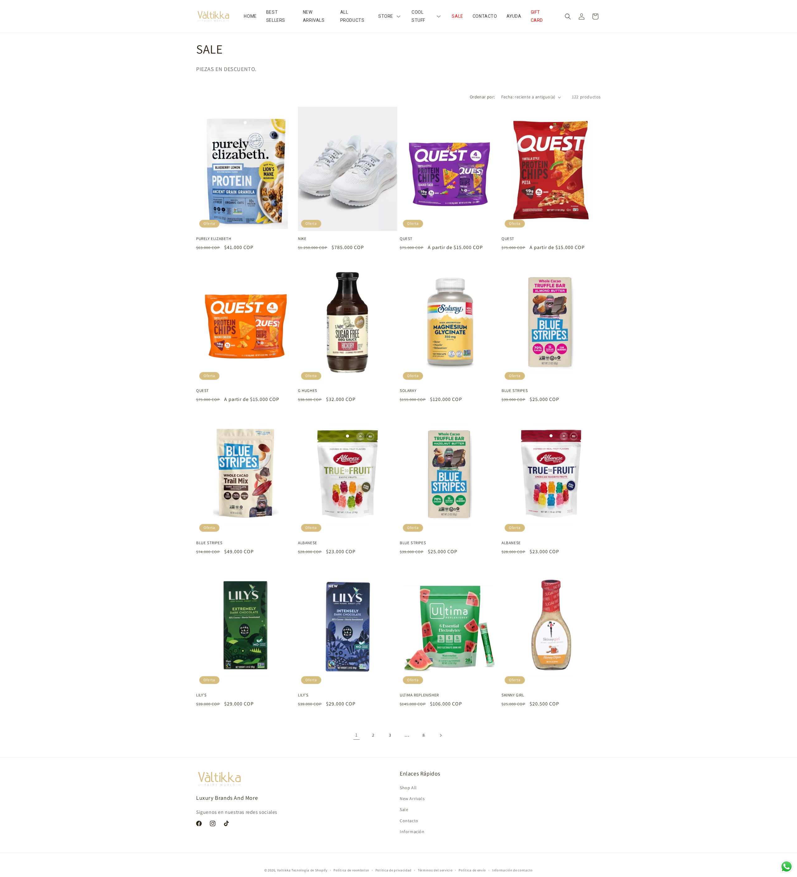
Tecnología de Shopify (309, 870)
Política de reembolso (351, 870)
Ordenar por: (482, 97)
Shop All (408, 787)
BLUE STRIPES (515, 390)
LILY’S (201, 695)
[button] (568, 16)
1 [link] (356, 735)
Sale (404, 809)
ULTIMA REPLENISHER (419, 695)
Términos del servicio (435, 870)
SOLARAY (408, 390)
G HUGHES (307, 390)
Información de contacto (512, 870)
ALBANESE (307, 542)
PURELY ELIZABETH (213, 238)
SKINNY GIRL (513, 695)
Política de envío (472, 870)
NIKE (302, 238)
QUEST (406, 238)
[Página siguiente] (440, 735)
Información (412, 831)
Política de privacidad (393, 870)
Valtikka (284, 870)
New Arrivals (412, 798)
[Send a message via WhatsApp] (786, 866)
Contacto (409, 820)
